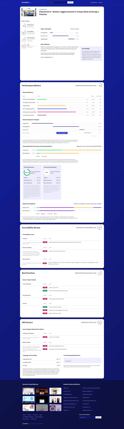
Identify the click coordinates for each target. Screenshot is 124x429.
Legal (40, 414)
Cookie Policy (33, 419)
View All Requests (62, 133)
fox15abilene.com (67, 394)
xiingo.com (66, 410)
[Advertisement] (70, 22)
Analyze (70, 2)
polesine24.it (43, 9)
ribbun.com (66, 388)
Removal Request (39, 416)
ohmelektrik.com (86, 407)
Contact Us (35, 414)
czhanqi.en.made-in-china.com (70, 397)
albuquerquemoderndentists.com (71, 400)
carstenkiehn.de (86, 397)
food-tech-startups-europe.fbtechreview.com (91, 388)
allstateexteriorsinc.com (69, 407)
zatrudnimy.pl (85, 403)
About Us (100, 2)
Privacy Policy (26, 419)
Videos (24, 414)
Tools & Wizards (94, 2)
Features (29, 414)
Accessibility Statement (28, 416)
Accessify (26, 2)
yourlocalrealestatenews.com (89, 400)
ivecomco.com (66, 391)
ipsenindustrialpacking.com (69, 403)
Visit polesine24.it (46, 57)
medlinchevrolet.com (87, 410)
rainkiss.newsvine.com (87, 394)
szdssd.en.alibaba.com (87, 391)
